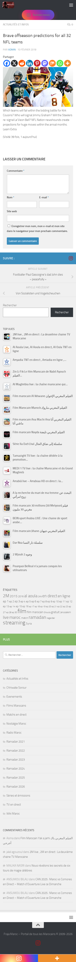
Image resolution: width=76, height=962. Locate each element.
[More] (67, 63)
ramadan (37, 617)
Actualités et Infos (16, 24)
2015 (14, 596)
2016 (21, 596)
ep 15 (19, 606)
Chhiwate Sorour (16, 687)
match (24, 617)
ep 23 (65, 606)
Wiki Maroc (13, 813)
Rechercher (10, 305)
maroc (15, 617)
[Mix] (52, 63)
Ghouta (47, 612)
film (22, 611)
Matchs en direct (16, 714)
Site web (12, 211)
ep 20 (48, 606)
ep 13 (6, 606)
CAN (40, 596)
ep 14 (12, 606)
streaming (14, 623)
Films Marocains (16, 705)
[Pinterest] (37, 63)
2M (6, 595)
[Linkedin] (29, 63)
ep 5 (28, 601)
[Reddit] (22, 63)
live (6, 617)
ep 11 (62, 601)
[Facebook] (6, 63)
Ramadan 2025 (15, 777)
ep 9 (49, 601)
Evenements (14, 696)
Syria (29, 623)
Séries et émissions (18, 795)
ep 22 (59, 606)
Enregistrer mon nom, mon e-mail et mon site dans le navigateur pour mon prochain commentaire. (37, 229)
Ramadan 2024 (15, 768)
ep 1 (6, 601)
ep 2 (11, 601)
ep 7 (39, 601)
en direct (49, 596)
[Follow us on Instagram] (70, 258)
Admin (12, 49)
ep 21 (54, 606)
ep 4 (22, 601)
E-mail (44, 197)
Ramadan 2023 (15, 759)
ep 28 (8, 612)
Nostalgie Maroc (16, 723)
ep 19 (42, 606)
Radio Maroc (13, 732)
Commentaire (15, 170)
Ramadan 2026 (15, 786)
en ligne (64, 596)
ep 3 (17, 601)
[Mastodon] (44, 63)
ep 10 (56, 601)
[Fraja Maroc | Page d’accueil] (10, 5)
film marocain (35, 612)
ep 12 (69, 601)
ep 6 (33, 601)
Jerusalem (65, 612)
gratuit (55, 612)
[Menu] (71, 5)
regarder (51, 618)
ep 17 (31, 606)
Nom (10, 197)
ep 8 (44, 601)
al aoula (30, 596)
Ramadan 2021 (15, 741)
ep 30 (14, 612)
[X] (14, 63)
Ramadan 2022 (15, 750)
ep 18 (37, 606)
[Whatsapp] (60, 63)
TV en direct (13, 804)
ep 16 (25, 606)
